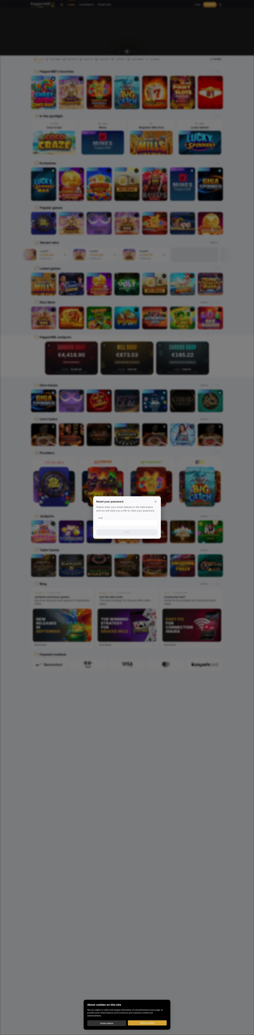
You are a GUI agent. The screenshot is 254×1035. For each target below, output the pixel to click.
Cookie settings (106, 1023)
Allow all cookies (147, 1023)
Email (100, 518)
